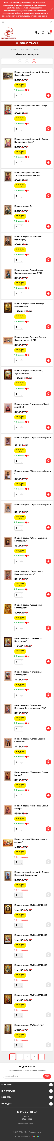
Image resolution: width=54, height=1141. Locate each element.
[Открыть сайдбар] (3, 22)
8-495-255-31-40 (37, 32)
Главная (14, 49)
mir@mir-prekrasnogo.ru (27, 1123)
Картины (37, 49)
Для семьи (25, 49)
